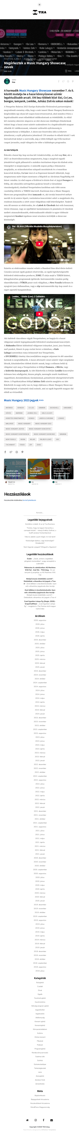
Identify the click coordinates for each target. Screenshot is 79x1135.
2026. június (40, 628)
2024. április (40, 702)
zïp (30, 445)
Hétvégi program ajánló (40, 1006)
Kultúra (40, 1033)
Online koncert (40, 1037)
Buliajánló (40, 982)
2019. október (40, 912)
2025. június (40, 651)
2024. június (40, 694)
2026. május (40, 632)
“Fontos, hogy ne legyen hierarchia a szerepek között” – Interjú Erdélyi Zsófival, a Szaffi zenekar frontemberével (40, 530)
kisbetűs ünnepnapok (15, 418)
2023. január (40, 760)
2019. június (40, 928)
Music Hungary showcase (44, 434)
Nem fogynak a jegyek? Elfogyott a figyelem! (40, 547)
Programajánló (40, 1049)
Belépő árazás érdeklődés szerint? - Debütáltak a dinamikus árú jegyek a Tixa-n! (40, 581)
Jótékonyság (40, 1018)
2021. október (40, 819)
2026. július (39, 624)
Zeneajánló (40, 1076)
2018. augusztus (40, 967)
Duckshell (54, 408)
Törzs (22, 445)
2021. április (40, 842)
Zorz (39, 445)
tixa (13, 82)
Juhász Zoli (32, 413)
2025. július (39, 647)
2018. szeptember (40, 963)
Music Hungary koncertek (40, 429)
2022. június (40, 788)
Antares (9, 408)
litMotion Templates (48, 1130)
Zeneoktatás (40, 1084)
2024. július (39, 690)
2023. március (40, 753)
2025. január (40, 667)
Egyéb (40, 994)
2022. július (39, 784)
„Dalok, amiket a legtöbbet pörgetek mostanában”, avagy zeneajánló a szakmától (40, 561)
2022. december (40, 764)
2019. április (40, 936)
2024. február (40, 710)
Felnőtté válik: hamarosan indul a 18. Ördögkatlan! (14, 473)
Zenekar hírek (40, 1080)
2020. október (40, 866)
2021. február (40, 850)
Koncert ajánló (40, 1021)
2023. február (40, 757)
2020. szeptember (40, 869)
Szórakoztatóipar (48, 59)
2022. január (40, 807)
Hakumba (67, 408)
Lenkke (61, 418)
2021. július (39, 831)
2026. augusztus (40, 620)
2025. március (40, 659)
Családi (40, 986)
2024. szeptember (40, 683)
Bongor (20, 408)
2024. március (40, 706)
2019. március (40, 940)
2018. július (39, 971)
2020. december (40, 858)
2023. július (39, 737)
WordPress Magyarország (40, 1107)
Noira (22, 439)
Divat (40, 990)
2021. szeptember (40, 823)
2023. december (40, 718)
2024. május (40, 698)
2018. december (40, 951)
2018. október (40, 959)
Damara (42, 408)
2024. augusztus (40, 686)
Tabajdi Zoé (11, 482)
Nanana (63, 434)
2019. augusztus (40, 920)
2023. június (40, 741)
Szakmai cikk (40, 1056)
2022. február (40, 803)
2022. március (40, 799)
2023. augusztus (40, 733)
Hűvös (8, 413)
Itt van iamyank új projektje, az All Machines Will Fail (39, 572)
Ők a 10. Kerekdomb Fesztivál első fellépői (35, 472)
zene (40, 1072)
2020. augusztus (40, 873)
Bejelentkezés (40, 1095)
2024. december (40, 671)
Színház (40, 1060)
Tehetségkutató (40, 1068)
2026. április (40, 636)
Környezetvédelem (40, 1029)
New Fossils (11, 439)
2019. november (40, 908)
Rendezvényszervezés (40, 1053)
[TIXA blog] (39, 19)
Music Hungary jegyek (15, 429)
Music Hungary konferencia (17, 434)
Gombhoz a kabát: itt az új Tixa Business (40, 524)
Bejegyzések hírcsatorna (40, 1099)
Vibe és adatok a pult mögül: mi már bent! (40, 537)
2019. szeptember (40, 916)
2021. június (40, 834)
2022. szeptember (40, 776)
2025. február (40, 663)
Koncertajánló (40, 1025)
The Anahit (10, 445)
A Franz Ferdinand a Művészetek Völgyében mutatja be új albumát (62, 472)
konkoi (31, 418)
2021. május (40, 838)
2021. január (40, 854)
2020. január (40, 901)
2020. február (40, 897)
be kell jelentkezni (29, 500)
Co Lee (31, 408)
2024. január (40, 714)
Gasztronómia (40, 1002)
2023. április (40, 749)
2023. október (40, 725)
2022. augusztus (40, 780)
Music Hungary (24, 424)
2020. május (40, 885)
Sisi (57, 439)
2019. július (39, 924)
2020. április (40, 889)
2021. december (40, 811)
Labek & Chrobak (46, 418)
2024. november (40, 675)
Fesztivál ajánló (12, 59)
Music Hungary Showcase (35, 90)
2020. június (40, 881)
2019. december (40, 905)
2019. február (40, 944)
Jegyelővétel (30, 59)
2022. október (40, 772)
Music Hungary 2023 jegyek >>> (24, 400)
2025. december (40, 640)
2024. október (40, 679)
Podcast (40, 1045)
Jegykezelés (40, 1014)
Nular (32, 439)
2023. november (40, 721)
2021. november (40, 815)
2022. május (40, 792)
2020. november (40, 862)
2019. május (40, 932)
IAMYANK (19, 413)
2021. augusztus (40, 827)
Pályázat (40, 1041)
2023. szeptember (40, 729)
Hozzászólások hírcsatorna (40, 1103)
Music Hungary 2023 (43, 424)
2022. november (40, 768)
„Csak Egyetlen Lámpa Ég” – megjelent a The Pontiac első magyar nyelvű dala (40, 606)
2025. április (40, 655)
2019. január (40, 947)
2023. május (40, 745)
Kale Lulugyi (47, 413)
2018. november (40, 955)
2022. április (40, 795)
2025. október (40, 644)
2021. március (40, 846)
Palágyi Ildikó (45, 439)
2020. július (39, 877)
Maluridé (9, 424)
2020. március (40, 893)
